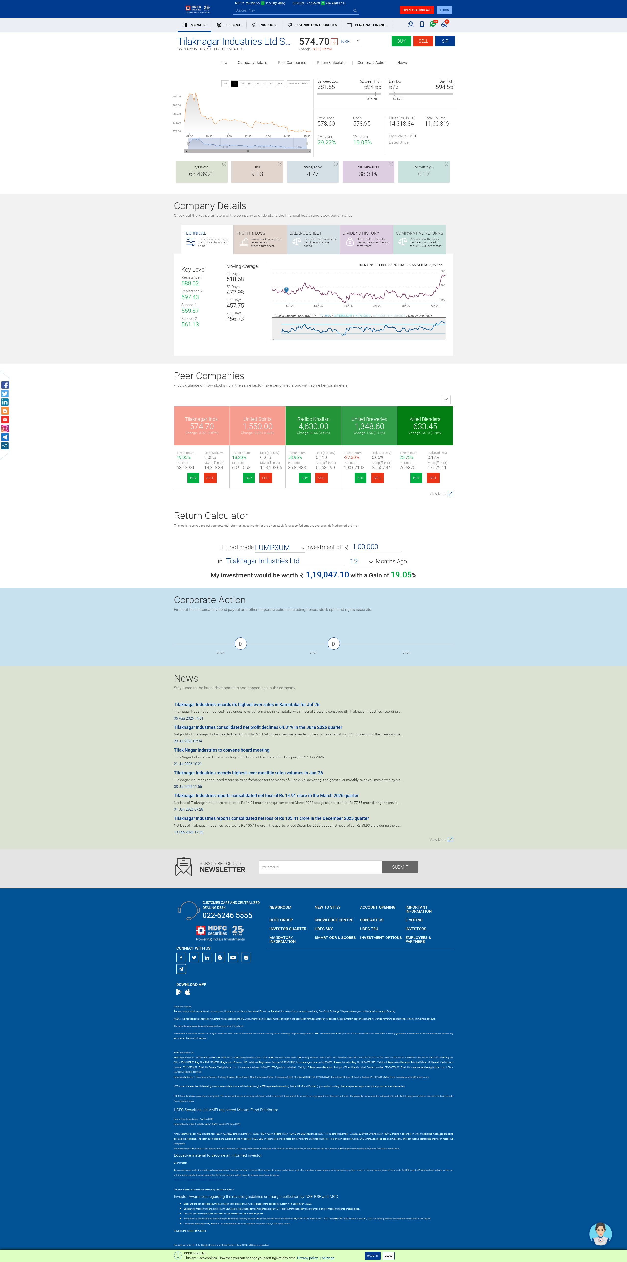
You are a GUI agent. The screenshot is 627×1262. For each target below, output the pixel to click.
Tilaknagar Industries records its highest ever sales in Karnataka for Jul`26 (246, 704)
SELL (210, 478)
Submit (400, 867)
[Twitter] (194, 957)
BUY (193, 478)
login (444, 10)
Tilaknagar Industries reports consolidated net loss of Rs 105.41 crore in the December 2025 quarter (271, 818)
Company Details (252, 63)
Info (223, 63)
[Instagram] (246, 957)
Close (388, 1255)
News (402, 63)
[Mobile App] (421, 24)
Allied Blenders (425, 419)
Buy (401, 41)
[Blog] (220, 957)
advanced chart (298, 83)
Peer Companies (292, 63)
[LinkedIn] (207, 957)
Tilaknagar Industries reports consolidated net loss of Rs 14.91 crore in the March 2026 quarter (266, 795)
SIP (445, 41)
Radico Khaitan (313, 419)
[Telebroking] (410, 24)
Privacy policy (307, 1258)
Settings (328, 1258)
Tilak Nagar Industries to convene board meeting (221, 750)
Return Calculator (332, 63)
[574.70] (375, 94)
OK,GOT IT (372, 1255)
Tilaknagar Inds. (202, 419)
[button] (351, 41)
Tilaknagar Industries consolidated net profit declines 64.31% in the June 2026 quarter (258, 727)
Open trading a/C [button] (417, 10)
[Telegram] (181, 969)
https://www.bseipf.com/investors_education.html (198, 1180)
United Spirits (258, 419)
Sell (423, 41)
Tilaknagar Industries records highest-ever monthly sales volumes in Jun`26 (248, 772)
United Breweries (369, 419)
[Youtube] (233, 957)
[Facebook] (181, 957)
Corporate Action (372, 63)
